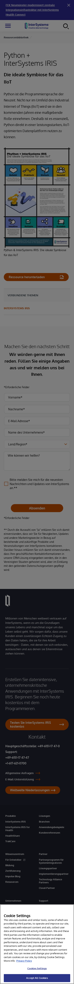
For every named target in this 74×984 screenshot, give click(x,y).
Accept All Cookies (37, 977)
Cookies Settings (37, 968)
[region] (37, 944)
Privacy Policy (24, 960)
